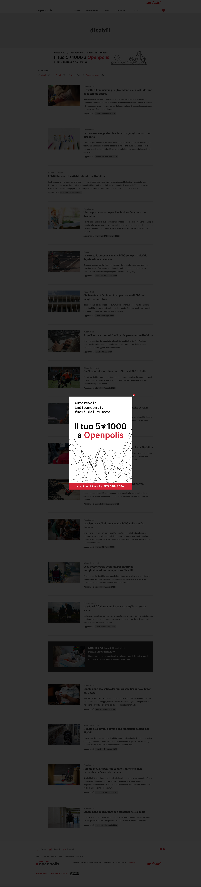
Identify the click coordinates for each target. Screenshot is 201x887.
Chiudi (131, 395)
